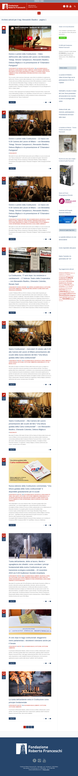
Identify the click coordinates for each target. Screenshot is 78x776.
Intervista (62, 290)
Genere (43, 71)
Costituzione (19, 71)
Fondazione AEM (18, 497)
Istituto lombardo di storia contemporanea (20, 499)
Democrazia (62, 279)
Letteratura (63, 291)
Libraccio (33, 499)
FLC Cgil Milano (38, 71)
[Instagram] (67, 6)
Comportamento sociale (64, 276)
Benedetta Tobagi (23, 70)
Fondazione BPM (27, 497)
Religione (72, 295)
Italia (66, 290)
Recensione (64, 295)
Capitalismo (61, 274)
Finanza (72, 285)
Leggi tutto (12, 102)
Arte (74, 273)
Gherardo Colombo (37, 288)
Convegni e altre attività (24, 68)
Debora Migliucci (26, 71)
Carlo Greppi (15, 496)
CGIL (10, 577)
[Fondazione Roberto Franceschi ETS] (39, 748)
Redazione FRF (13, 153)
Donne (32, 71)
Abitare (31, 287)
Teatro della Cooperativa (15, 290)
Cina (65, 274)
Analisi (71, 273)
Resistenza (35, 73)
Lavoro (45, 579)
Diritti (41, 577)
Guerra (71, 286)
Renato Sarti (45, 288)
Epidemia (61, 283)
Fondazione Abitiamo (27, 288)
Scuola (40, 73)
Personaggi (62, 293)
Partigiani (29, 73)
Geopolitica (62, 286)
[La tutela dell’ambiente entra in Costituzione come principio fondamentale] (30, 684)
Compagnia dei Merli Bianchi (39, 220)
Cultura (69, 277)
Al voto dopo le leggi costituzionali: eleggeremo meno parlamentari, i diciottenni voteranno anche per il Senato (30, 640)
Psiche (74, 293)
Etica (65, 283)
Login (42, 1)
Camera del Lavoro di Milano (35, 70)
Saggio (60, 297)
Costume (62, 278)
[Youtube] (70, 6)
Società (66, 298)
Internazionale (68, 288)
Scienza (70, 297)
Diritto (70, 279)
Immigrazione (62, 288)
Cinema (68, 274)
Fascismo (61, 285)
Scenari (65, 297)
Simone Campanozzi (41, 223)
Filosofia (67, 285)
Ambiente (37, 576)
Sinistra (60, 299)
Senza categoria (22, 219)
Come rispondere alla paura (67, 248)
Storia (72, 299)
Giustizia (67, 286)
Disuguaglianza (16, 579)
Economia (70, 281)
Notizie (32, 68)
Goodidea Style (44, 497)
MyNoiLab (38, 499)
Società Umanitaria (20, 580)
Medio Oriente (71, 291)
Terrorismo (61, 300)
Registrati (37, 1)
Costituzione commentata (15, 288)
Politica (68, 293)
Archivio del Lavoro (13, 70)
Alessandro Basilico (42, 68)
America (67, 273)
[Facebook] (64, 6)
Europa (69, 283)
